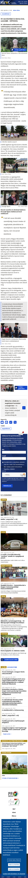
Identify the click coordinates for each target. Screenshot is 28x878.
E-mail (4, 456)
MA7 (14, 809)
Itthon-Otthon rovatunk (10, 778)
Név (3, 449)
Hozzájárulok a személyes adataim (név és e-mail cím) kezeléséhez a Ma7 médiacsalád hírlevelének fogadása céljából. (14, 465)
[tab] (4, 667)
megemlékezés (6, 428)
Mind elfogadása (14, 869)
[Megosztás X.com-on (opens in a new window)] (15, 422)
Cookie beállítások (14, 860)
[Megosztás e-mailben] (2, 422)
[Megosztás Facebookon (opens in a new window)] (6, 422)
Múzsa (14, 816)
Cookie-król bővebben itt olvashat (14, 874)
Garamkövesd (5, 14)
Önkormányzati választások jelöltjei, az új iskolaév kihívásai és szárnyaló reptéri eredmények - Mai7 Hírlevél (13, 745)
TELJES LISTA (6, 734)
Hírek (14, 812)
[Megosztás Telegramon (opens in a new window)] (10, 422)
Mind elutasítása (14, 865)
